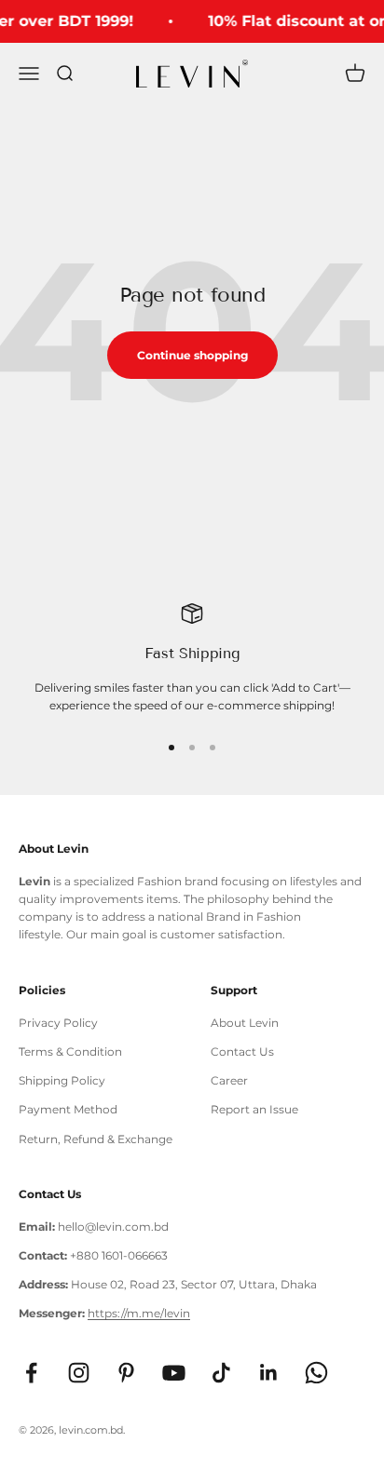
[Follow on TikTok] (221, 1372)
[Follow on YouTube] (173, 1372)
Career (229, 1080)
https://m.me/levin (139, 1313)
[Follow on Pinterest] (126, 1372)
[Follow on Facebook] (31, 1372)
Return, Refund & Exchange (95, 1139)
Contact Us (242, 1051)
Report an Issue (254, 1109)
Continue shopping (192, 355)
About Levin (245, 1023)
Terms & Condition (70, 1051)
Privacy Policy (58, 1023)
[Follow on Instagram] (78, 1372)
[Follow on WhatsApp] (316, 1372)
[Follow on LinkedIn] (268, 1372)
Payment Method (68, 1109)
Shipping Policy (62, 1080)
